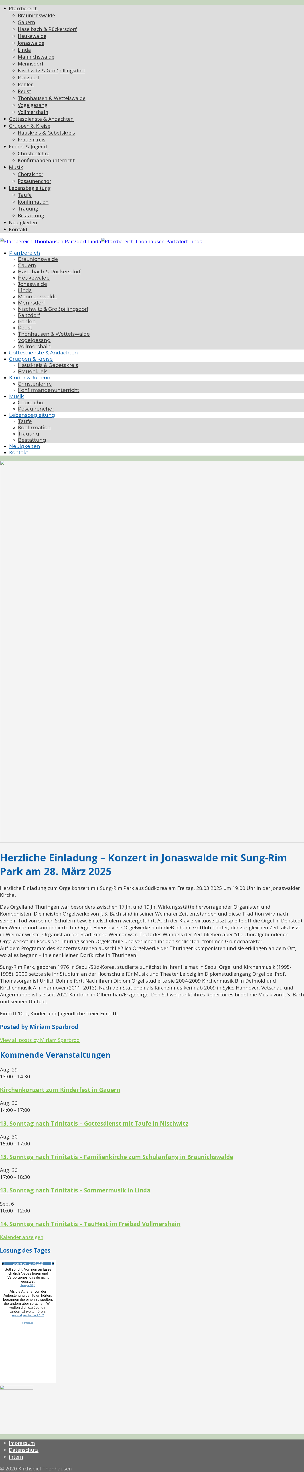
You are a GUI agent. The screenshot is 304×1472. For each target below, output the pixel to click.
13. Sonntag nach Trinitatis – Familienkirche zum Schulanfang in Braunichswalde (116, 1157)
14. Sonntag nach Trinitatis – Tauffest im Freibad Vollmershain (90, 1224)
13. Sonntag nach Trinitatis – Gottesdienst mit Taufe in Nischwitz (94, 1123)
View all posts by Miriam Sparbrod (40, 1040)
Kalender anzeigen (21, 1237)
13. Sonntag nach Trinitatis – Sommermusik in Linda (75, 1190)
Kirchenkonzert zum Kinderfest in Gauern (60, 1090)
